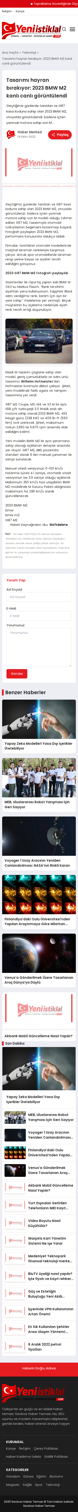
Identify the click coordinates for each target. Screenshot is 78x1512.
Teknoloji (53, 1484)
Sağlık (27, 1484)
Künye (20, 11)
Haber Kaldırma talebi (23, 1456)
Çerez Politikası (46, 1448)
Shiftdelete (58, 525)
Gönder (17, 673)
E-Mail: (11, 608)
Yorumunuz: (15, 625)
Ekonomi (56, 1476)
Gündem (13, 1476)
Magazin (13, 1484)
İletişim (7, 11)
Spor (38, 1484)
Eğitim (41, 1476)
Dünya (28, 1476)
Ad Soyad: (14, 589)
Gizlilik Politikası (56, 1456)
